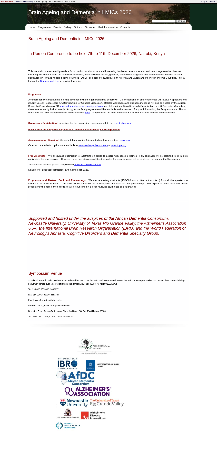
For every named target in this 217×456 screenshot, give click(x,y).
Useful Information (108, 27)
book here (125, 140)
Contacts (125, 27)
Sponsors (90, 27)
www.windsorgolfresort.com (93, 145)
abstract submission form (87, 164)
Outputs (78, 27)
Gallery (67, 27)
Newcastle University (23, 2)
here (87, 112)
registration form (123, 123)
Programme (44, 27)
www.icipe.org (118, 145)
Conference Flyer (49, 81)
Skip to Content (208, 2)
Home (32, 27)
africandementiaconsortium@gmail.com (81, 106)
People (57, 27)
